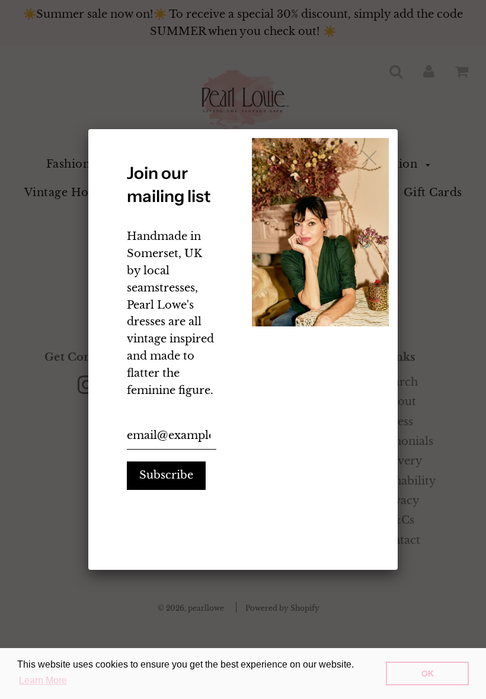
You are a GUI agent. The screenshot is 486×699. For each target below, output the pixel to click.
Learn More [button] (43, 680)
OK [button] (427, 673)
